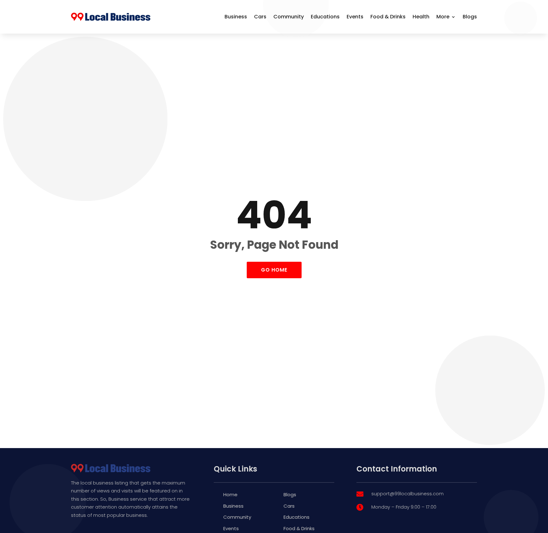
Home (230, 494)
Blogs (470, 16)
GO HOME (274, 269)
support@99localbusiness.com (407, 493)
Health (421, 16)
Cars (260, 16)
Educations (325, 16)
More (442, 16)
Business (236, 16)
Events (355, 16)
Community (288, 16)
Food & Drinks (388, 16)
